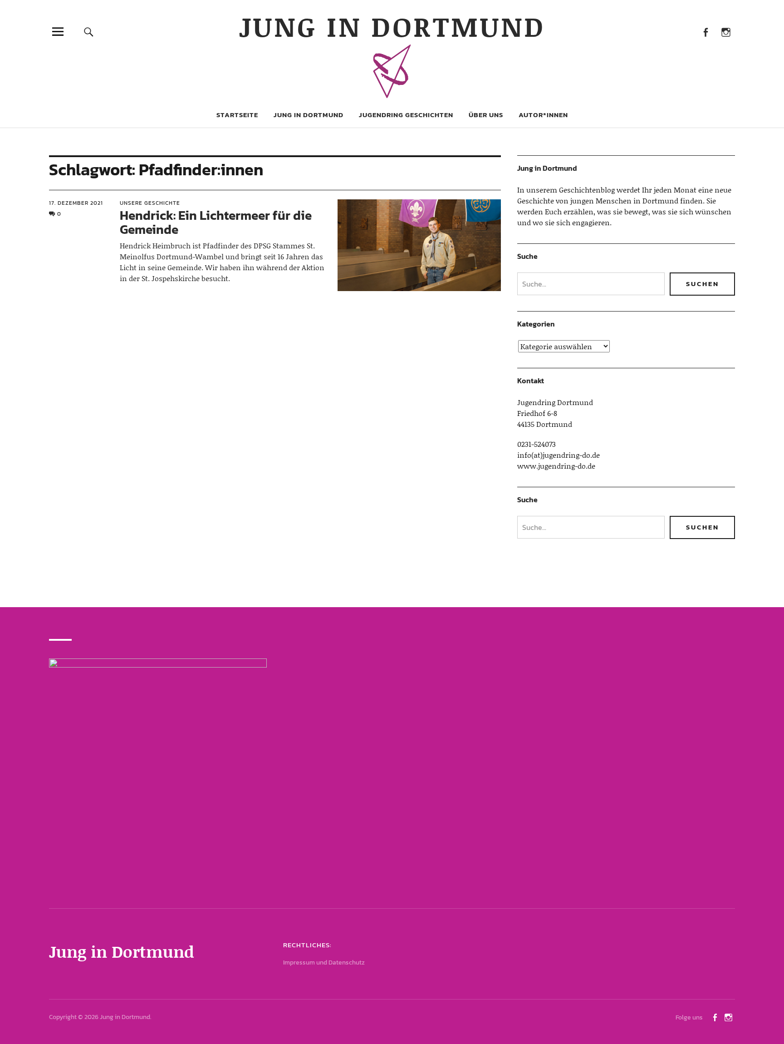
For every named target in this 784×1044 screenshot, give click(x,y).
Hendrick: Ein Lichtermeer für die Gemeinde (216, 222)
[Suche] (89, 31)
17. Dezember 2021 (76, 203)
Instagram (725, 31)
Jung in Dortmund (392, 26)
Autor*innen (543, 114)
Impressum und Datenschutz (324, 962)
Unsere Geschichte (150, 203)
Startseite (237, 114)
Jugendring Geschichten (406, 114)
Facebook (705, 31)
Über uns (486, 114)
